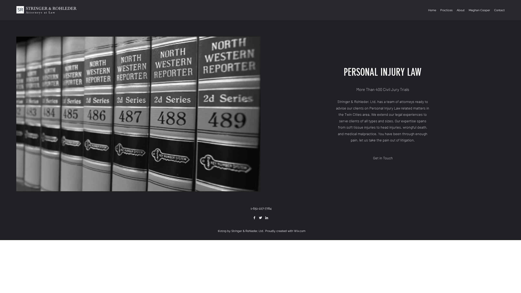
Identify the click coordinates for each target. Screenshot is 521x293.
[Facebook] (254, 218)
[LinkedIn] (267, 218)
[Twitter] (260, 218)
